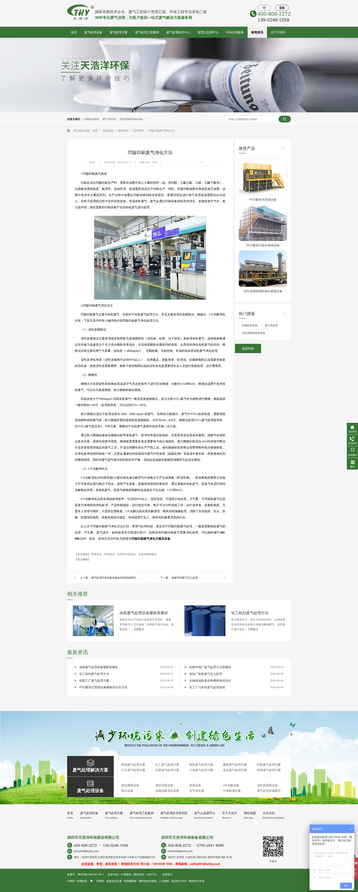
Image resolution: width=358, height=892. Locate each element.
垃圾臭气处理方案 (167, 770)
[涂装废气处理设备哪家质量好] (93, 620)
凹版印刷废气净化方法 (162, 130)
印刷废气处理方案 (269, 764)
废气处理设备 (93, 32)
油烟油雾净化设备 (167, 790)
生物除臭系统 (91, 119)
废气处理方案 (119, 32)
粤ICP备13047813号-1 (91, 874)
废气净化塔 (109, 119)
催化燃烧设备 (130, 785)
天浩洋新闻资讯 (147, 554)
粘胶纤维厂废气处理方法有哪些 (210, 667)
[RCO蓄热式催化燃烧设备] (263, 223)
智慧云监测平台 (208, 32)
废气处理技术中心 (178, 32)
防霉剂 (100, 881)
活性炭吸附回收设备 (131, 119)
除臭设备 (195, 785)
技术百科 (139, 130)
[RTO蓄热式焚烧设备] (263, 177)
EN (282, 7)
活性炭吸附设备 (267, 785)
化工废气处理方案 (167, 764)
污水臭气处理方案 (133, 770)
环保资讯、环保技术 (103, 554)
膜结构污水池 (196, 881)
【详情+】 (139, 629)
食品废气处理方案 (235, 770)
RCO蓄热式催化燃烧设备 (263, 245)
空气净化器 (196, 790)
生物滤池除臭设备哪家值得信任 (210, 680)
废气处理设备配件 (269, 790)
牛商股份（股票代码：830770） (139, 874)
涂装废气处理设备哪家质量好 (144, 612)
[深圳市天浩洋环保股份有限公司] (80, 19)
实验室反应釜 (114, 881)
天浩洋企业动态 (126, 554)
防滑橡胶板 (130, 881)
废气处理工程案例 (147, 32)
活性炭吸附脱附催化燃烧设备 (263, 291)
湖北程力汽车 (179, 881)
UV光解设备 (231, 785)
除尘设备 (127, 790)
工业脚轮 (164, 881)
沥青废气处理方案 (269, 770)
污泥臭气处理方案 (201, 770)
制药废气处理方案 (201, 764)
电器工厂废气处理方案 (94, 680)
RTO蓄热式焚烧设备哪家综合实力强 (103, 687)
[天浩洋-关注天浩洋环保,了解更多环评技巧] (179, 111)
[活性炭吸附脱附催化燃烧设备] (263, 269)
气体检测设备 (232, 790)
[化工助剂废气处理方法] (204, 620)
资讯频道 (108, 130)
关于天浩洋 (278, 32)
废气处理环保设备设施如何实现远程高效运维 (115, 577)
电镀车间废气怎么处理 (185, 577)
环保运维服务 (235, 32)
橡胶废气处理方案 (235, 764)
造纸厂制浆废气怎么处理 (205, 674)
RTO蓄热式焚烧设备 (263, 199)
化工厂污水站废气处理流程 (207, 687)
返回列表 (248, 348)
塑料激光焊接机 (148, 881)
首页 (74, 32)
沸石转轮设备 (164, 785)
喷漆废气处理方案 (133, 764)
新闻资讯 (257, 32)
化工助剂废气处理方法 (249, 612)
